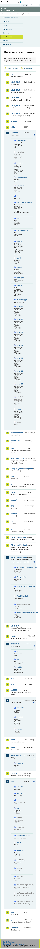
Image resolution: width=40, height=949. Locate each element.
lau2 (12, 684)
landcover (15, 644)
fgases (13, 492)
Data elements (7, 29)
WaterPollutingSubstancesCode (20, 612)
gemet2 (14, 500)
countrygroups (20, 177)
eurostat (14, 476)
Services (6, 40)
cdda (13, 127)
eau (18, 808)
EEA (12, 2)
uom (12, 912)
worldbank (15, 928)
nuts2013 (20, 345)
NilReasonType (20, 300)
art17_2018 (15, 114)
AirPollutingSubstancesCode (20, 567)
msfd (13, 740)
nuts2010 (20, 332)
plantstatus (20, 717)
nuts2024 (20, 384)
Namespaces (7, 44)
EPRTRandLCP (17, 459)
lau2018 (14, 690)
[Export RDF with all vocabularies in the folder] (34, 135)
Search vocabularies (12, 68)
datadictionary (17, 433)
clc (18, 651)
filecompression (20, 230)
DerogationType (20, 577)
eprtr (13, 448)
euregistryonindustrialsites (17, 469)
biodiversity (15, 121)
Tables (5, 25)
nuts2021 (20, 371)
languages (20, 277)
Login (23, 5)
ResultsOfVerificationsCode (20, 586)
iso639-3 (19, 258)
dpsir (18, 196)
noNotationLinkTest (20, 835)
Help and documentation (10, 18)
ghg (12, 506)
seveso (14, 773)
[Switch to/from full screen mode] (27, 5)
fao (12, 484)
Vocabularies (7, 37)
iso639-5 (19, 267)
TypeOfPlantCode (20, 596)
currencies (20, 185)
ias (12, 522)
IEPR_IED (15, 626)
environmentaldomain (20, 202)
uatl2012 (19, 667)
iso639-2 (19, 241)
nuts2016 (20, 358)
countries (20, 163)
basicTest (20, 787)
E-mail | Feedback (9, 942)
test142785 (20, 850)
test (12, 781)
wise (12, 920)
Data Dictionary (19, 14)
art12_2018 (15, 90)
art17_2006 (15, 98)
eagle (18, 659)
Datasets (6, 21)
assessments (20, 140)
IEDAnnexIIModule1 (17, 537)
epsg (18, 218)
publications (16, 755)
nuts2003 (20, 306)
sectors (19, 729)
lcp (12, 700)
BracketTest (20, 793)
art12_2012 (15, 82)
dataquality (15, 441)
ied (12, 529)
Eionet (11, 14)
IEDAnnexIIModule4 (17, 557)
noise (13, 748)
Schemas (6, 33)
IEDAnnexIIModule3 (17, 545)
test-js (19, 842)
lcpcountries (20, 708)
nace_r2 (19, 285)
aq (12, 74)
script (19, 409)
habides (14, 514)
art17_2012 (15, 106)
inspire (13, 636)
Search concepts (28, 68)
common (14, 133)
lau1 (12, 679)
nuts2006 (20, 319)
